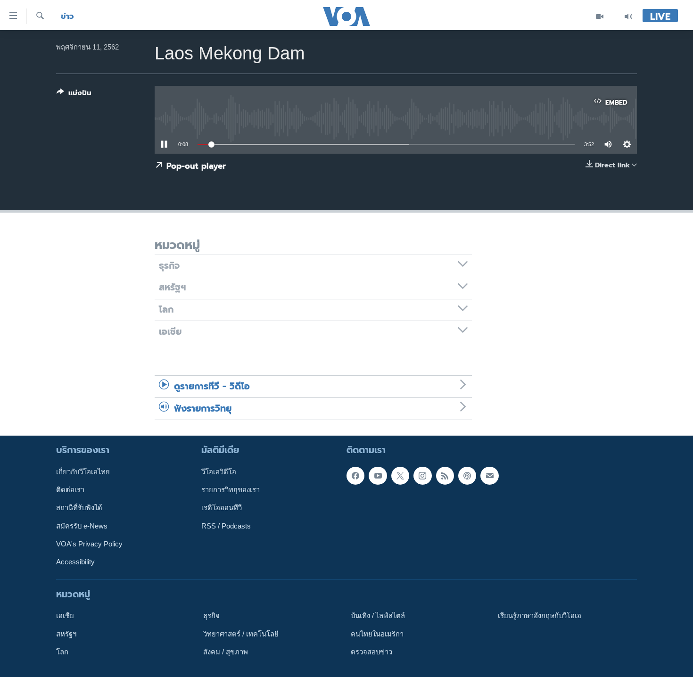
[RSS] (445, 476)
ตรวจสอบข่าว (371, 652)
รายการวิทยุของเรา (230, 490)
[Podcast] (467, 476)
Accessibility (75, 562)
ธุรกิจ (211, 615)
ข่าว (67, 16)
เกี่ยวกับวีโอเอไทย (83, 472)
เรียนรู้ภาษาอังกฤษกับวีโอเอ (539, 615)
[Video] (600, 16)
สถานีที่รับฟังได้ (79, 508)
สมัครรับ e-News (81, 526)
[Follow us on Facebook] (355, 476)
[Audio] (628, 16)
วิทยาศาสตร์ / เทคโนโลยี (241, 633)
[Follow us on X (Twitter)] (400, 476)
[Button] (74, 95)
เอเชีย (65, 615)
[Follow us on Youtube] (378, 476)
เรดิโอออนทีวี (221, 508)
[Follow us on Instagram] (422, 476)
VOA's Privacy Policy (89, 544)
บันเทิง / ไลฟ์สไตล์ (378, 615)
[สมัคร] (489, 476)
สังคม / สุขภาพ (225, 652)
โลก (62, 652)
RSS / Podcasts (226, 526)
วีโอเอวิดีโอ (218, 472)
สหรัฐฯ (66, 633)
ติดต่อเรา (70, 490)
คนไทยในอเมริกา (377, 633)
